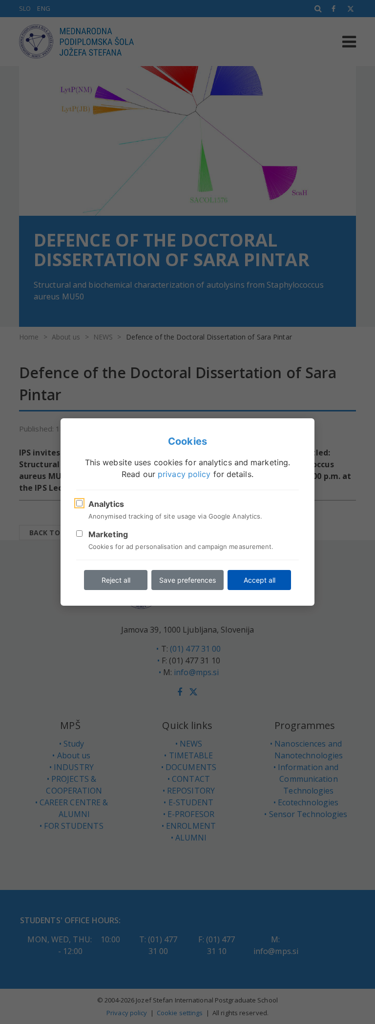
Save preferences (187, 580)
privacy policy (184, 474)
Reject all (116, 580)
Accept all (259, 580)
